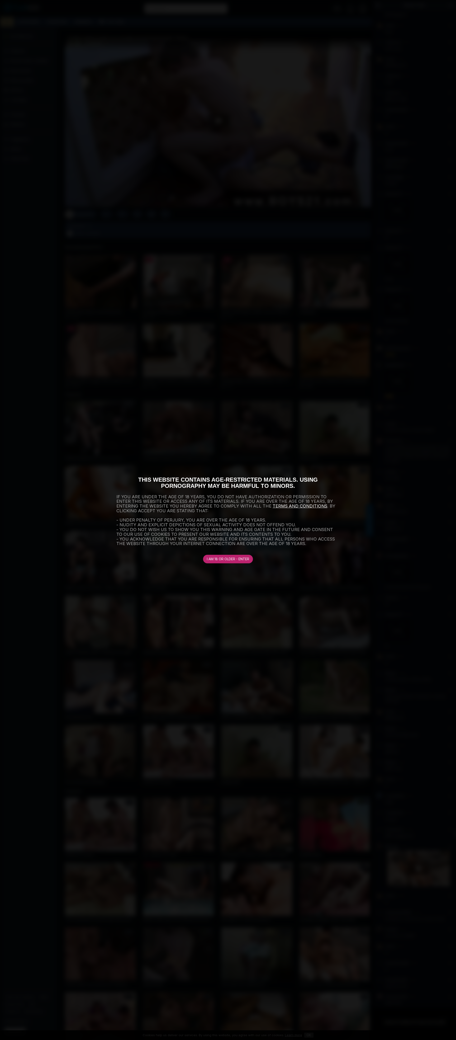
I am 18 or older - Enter (228, 559)
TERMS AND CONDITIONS (300, 506)
